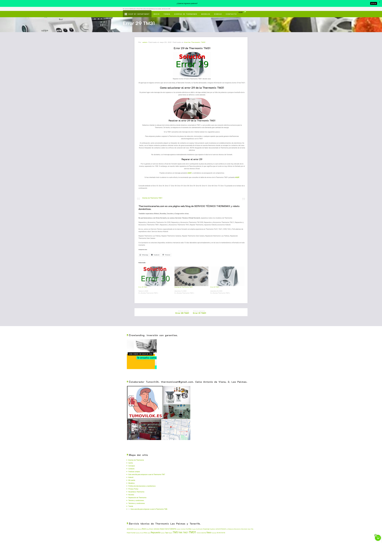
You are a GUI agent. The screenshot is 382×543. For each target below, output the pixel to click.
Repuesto (155, 532)
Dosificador (199, 529)
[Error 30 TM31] (155, 276)
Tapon (170, 533)
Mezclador (244, 529)
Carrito (130, 463)
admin (145, 42)
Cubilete (178, 529)
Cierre (167, 529)
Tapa (166, 533)
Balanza (140, 529)
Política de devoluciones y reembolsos (142, 486)
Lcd (227, 529)
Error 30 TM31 (142, 287)
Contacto (231, 14)
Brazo (151, 529)
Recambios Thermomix (136, 492)
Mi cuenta (131, 480)
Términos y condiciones (136, 503)
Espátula (212, 529)
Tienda (167, 14)
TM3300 (199, 533)
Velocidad (214, 533)
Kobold (218, 14)
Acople (135, 529)
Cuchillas (188, 529)
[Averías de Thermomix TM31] (191, 276)
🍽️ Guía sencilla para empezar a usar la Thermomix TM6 (147, 509)
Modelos (205, 14)
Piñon (145, 533)
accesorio (130, 529)
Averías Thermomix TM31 (195, 42)
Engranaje (206, 529)
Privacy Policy (133, 489)
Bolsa (147, 529)
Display (194, 529)
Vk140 (219, 533)
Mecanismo (237, 529)
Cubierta (172, 529)
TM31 (192, 532)
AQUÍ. (237, 177)
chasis (161, 529)
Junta (217, 529)
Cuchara (183, 529)
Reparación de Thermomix (137, 498)
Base (144, 529)
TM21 (185, 532)
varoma (203, 533)
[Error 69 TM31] (227, 276)
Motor (249, 529)
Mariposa (231, 529)
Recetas (131, 495)
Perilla (141, 533)
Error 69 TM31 (214, 287)
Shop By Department (138, 15)
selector (163, 533)
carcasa (156, 529)
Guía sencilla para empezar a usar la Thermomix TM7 (146, 474)
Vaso (208, 532)
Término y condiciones (136, 500)
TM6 (180, 532)
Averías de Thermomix (185, 14)
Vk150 (223, 533)
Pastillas (138, 533)
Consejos (131, 466)
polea (149, 533)
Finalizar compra (134, 472)
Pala (252, 529)
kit (220, 529)
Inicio (156, 14)
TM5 (175, 532)
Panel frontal (131, 533)
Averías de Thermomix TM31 (152, 198)
